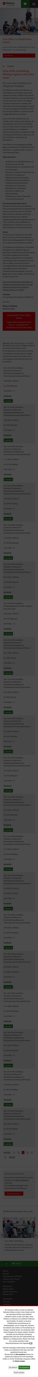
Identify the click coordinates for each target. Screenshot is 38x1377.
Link (31, 1343)
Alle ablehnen (13, 1367)
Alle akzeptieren (24, 1367)
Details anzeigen (19, 1372)
